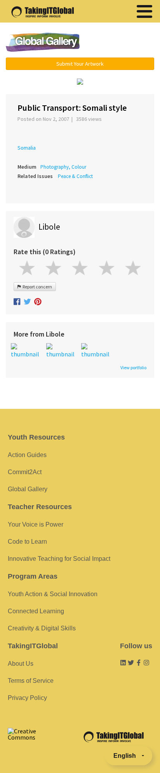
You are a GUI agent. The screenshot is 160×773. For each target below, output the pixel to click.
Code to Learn (27, 541)
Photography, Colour (63, 167)
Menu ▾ (122, 42)
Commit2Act (25, 472)
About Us (20, 663)
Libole (49, 227)
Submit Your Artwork (80, 63)
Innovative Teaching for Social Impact (59, 558)
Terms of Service (31, 680)
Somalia (26, 147)
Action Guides (27, 455)
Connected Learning (36, 611)
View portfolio (133, 367)
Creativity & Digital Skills (42, 628)
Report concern (36, 287)
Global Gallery (43, 42)
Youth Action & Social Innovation (52, 594)
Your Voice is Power (35, 524)
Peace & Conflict (75, 176)
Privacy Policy (27, 697)
